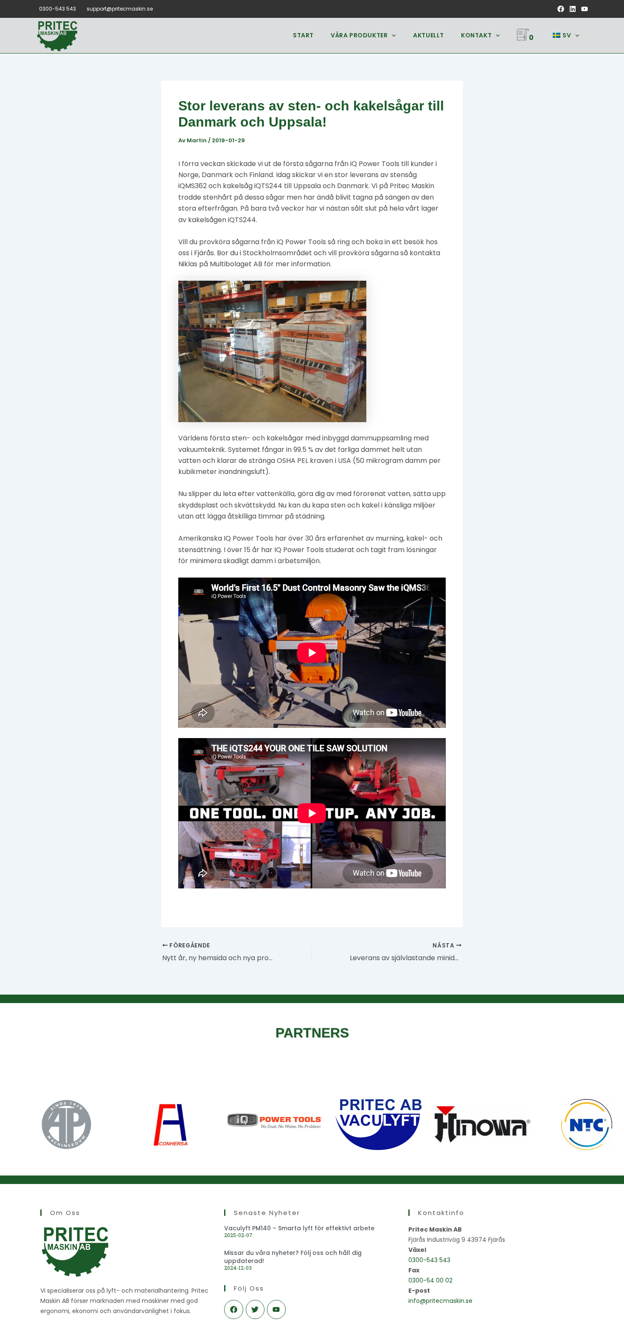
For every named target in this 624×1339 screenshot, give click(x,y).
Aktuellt (428, 35)
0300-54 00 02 (430, 1280)
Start (303, 35)
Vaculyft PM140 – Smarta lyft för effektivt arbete (299, 1228)
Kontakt (476, 35)
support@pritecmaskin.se (120, 8)
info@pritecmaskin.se (440, 1301)
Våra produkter (359, 35)
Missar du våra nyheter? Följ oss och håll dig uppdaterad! (293, 1257)
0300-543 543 (57, 8)
